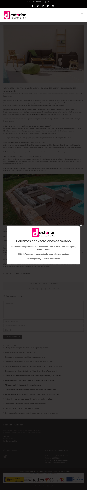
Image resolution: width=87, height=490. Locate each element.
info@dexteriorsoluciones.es (51, 2)
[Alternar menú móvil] (82, 13)
